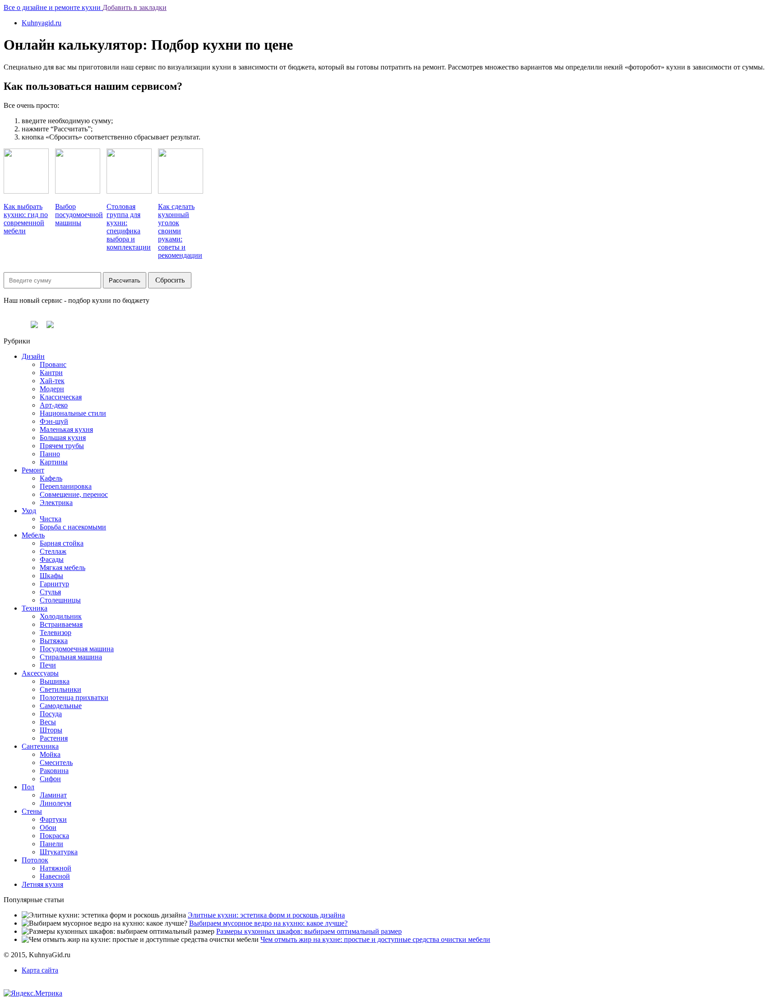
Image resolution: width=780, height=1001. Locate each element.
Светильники (60, 689)
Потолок (35, 860)
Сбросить (170, 280)
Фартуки (53, 819)
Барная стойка (62, 543)
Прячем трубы (62, 446)
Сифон (50, 779)
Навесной (55, 876)
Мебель (33, 535)
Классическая (61, 397)
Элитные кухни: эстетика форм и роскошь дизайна (266, 915)
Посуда (51, 714)
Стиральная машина (71, 657)
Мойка (50, 754)
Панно (50, 454)
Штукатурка (59, 852)
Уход (29, 510)
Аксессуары (40, 673)
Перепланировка (66, 486)
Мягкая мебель (62, 567)
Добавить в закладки (134, 7)
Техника (34, 608)
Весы (48, 722)
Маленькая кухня (66, 429)
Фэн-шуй (54, 421)
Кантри (51, 372)
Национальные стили (73, 413)
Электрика (56, 502)
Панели (51, 844)
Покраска (54, 835)
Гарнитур (54, 584)
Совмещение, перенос (74, 494)
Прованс (53, 364)
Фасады (52, 559)
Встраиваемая (61, 624)
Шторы (51, 730)
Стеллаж (53, 551)
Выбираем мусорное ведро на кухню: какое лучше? (268, 923)
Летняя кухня (42, 884)
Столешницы (60, 600)
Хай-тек (52, 381)
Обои (48, 827)
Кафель (51, 478)
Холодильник (61, 616)
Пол (28, 787)
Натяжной (55, 868)
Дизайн (33, 356)
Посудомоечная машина (77, 649)
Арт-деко (54, 405)
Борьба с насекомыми (73, 527)
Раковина (54, 770)
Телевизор (55, 632)
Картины (54, 462)
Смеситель (56, 762)
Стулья (50, 592)
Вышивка (55, 681)
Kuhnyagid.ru (41, 23)
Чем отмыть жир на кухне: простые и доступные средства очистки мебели (375, 939)
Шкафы (51, 575)
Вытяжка (54, 640)
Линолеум (55, 803)
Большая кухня (63, 437)
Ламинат (53, 795)
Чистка (50, 519)
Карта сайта (40, 970)
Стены (32, 811)
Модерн (52, 389)
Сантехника (40, 746)
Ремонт (33, 470)
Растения (54, 738)
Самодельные (61, 705)
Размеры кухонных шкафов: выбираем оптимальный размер (309, 931)
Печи (48, 665)
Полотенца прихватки (74, 697)
